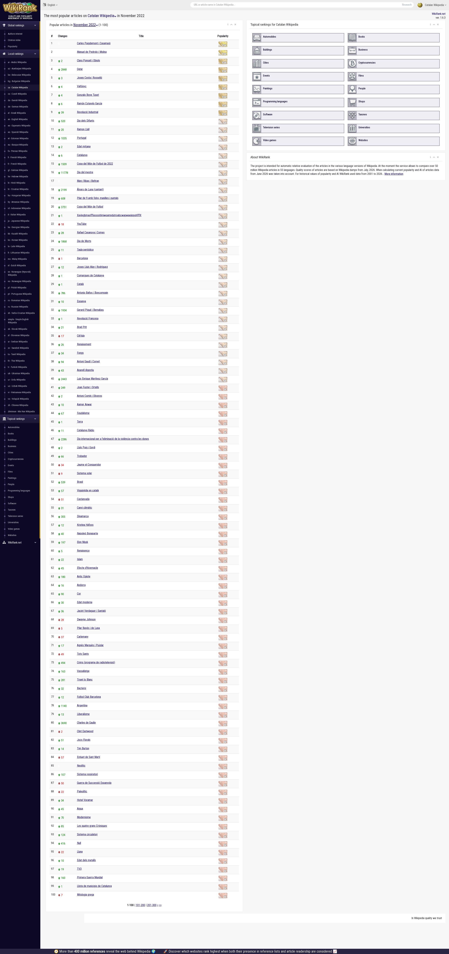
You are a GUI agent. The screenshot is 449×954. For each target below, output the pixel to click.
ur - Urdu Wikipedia (16, 379)
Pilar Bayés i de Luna (88, 628)
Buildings (12, 440)
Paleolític (82, 791)
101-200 (140, 905)
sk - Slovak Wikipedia (17, 329)
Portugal (81, 138)
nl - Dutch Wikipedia (17, 265)
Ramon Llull (83, 129)
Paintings (12, 478)
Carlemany (82, 636)
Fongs (80, 353)
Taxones (11, 509)
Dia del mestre (85, 172)
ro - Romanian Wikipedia (19, 300)
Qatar (80, 69)
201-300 (151, 905)
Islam (80, 559)
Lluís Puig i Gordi (86, 447)
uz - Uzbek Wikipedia (17, 386)
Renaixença (83, 550)
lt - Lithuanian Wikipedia (18, 252)
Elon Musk (82, 542)
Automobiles (13, 427)
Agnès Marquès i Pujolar (90, 645)
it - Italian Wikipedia (17, 214)
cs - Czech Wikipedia (17, 93)
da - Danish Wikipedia (17, 100)
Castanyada (83, 499)
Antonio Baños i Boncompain (92, 292)
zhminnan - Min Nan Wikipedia (21, 411)
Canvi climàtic (84, 507)
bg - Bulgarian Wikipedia (19, 81)
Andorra (81, 585)
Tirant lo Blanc (85, 679)
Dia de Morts (84, 241)
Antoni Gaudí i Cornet (88, 361)
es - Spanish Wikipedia (18, 132)
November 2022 (84, 25)
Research (407, 4)
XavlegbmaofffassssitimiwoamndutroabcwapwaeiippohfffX (109, 215)
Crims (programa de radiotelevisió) (96, 662)
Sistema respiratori (87, 774)
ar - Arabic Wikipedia (17, 62)
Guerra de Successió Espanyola (94, 782)
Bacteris (81, 688)
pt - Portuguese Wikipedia (20, 294)
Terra (80, 421)
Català (80, 284)
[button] (228, 24)
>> (160, 905)
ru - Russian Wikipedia (18, 306)
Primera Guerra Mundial (90, 877)
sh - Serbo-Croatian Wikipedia (21, 313)
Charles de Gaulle (86, 722)
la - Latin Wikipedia (16, 246)
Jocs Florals (83, 739)
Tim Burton (83, 748)
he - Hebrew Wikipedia (18, 176)
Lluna (80, 851)
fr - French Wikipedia (17, 164)
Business (12, 446)
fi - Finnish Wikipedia (17, 157)
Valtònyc (81, 86)
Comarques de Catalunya (90, 275)
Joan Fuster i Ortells (88, 387)
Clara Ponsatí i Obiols (88, 60)
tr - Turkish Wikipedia (17, 367)
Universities (13, 522)
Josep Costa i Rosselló (89, 77)
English (51, 5)
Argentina (82, 705)
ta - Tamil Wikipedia (16, 354)
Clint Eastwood (85, 731)
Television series (15, 516)
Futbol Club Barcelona (89, 696)
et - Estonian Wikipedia (18, 138)
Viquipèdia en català (88, 490)
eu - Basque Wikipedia (18, 144)
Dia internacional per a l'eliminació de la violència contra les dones (113, 438)
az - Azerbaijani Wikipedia (19, 68)
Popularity (12, 46)
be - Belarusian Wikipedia (19, 75)
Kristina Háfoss (85, 524)
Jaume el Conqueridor (89, 464)
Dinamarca (83, 516)
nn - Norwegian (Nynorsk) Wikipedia (19, 273)
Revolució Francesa (87, 318)
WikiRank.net (438, 13)
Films (10, 471)
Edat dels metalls (86, 860)
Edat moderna (84, 602)
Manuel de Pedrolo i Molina (92, 52)
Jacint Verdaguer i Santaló (91, 610)
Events (11, 465)
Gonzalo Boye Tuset (88, 95)
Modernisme (84, 817)
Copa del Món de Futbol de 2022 (95, 163)
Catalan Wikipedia (434, 5)
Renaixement (84, 344)
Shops (11, 497)
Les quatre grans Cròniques (92, 825)
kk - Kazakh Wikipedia (18, 233)
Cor (79, 593)
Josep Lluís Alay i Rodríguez (92, 267)
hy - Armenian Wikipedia (18, 202)
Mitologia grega (85, 894)
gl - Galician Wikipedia (18, 170)
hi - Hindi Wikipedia (16, 182)
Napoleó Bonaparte (87, 533)
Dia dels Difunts (85, 120)
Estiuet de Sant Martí (88, 757)
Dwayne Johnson (86, 619)
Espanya (81, 301)
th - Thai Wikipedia (16, 360)
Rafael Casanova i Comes (91, 232)
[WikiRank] (20, 7)
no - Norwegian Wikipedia (19, 281)
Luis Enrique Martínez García (92, 378)
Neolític (81, 765)
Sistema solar (84, 473)
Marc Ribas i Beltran (88, 181)
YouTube (81, 224)
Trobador (82, 456)
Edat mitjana (84, 146)
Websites (12, 535)
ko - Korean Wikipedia (18, 240)
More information (393, 173)
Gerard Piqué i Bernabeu (90, 310)
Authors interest (15, 33)
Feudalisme (83, 413)
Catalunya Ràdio (85, 430)
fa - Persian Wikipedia (17, 151)
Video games (14, 529)
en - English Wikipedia (18, 119)
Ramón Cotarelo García (89, 103)
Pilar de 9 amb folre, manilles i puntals (97, 198)
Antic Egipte (83, 576)
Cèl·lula (81, 335)
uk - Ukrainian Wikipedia (19, 373)
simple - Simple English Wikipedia (18, 321)
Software (12, 503)
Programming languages (19, 490)
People (11, 484)
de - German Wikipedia (18, 106)
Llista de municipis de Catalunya (94, 886)
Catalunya (82, 155)
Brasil (80, 481)
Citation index (14, 40)
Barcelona (82, 258)
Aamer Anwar (84, 404)
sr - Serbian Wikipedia (18, 341)
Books (11, 433)
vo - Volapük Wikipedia (18, 399)
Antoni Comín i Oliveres (89, 396)
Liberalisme (83, 714)
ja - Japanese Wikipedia (18, 221)
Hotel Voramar (85, 800)
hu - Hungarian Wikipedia (19, 195)
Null (79, 843)
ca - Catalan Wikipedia (18, 87)
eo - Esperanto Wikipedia (19, 125)
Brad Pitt (82, 327)
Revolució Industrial (87, 112)
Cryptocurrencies (16, 459)
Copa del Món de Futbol (90, 206)
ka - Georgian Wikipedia (18, 227)
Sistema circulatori (87, 834)
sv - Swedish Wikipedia (18, 348)
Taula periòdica (85, 249)
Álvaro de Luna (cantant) (90, 189)
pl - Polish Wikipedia (17, 287)
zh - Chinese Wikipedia (18, 405)
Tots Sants (83, 653)
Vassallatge (83, 671)
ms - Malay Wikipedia (17, 259)
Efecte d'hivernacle (87, 567)
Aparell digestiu (85, 370)
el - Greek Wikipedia (17, 113)
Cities (10, 452)
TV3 (79, 868)
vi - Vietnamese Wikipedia (19, 392)
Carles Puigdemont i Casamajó (93, 43)
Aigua (80, 808)
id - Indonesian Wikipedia (19, 208)
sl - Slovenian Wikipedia (18, 335)
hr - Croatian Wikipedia (18, 189)
